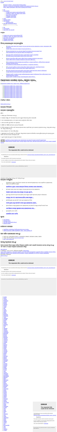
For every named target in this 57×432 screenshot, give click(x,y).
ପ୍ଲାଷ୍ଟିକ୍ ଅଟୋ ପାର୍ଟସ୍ (11, 17)
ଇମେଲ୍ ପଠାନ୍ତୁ (4, 255)
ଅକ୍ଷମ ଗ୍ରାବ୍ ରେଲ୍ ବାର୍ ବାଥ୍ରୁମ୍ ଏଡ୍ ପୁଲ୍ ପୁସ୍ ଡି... (19, 192)
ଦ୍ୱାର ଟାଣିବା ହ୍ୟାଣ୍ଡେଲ (6, 251)
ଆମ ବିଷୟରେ (6, 21)
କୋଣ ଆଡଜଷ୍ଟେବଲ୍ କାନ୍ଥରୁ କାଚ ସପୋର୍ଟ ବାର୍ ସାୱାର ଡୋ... (19, 52)
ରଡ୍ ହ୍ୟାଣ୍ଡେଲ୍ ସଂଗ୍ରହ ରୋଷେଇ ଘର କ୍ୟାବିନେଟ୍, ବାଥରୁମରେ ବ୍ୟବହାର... (22, 64)
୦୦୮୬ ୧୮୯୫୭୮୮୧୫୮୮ (8, 1)
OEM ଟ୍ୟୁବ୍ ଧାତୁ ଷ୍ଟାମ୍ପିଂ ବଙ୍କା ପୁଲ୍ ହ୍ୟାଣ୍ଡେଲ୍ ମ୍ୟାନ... (21, 202)
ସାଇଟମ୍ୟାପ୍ (26, 250)
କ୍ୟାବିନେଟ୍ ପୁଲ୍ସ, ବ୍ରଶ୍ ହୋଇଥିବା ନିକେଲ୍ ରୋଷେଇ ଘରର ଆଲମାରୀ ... (24, 186)
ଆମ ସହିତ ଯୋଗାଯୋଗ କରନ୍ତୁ (10, 23)
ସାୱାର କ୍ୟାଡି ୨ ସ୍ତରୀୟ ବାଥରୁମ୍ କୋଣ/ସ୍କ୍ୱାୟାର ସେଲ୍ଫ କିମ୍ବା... (21, 76)
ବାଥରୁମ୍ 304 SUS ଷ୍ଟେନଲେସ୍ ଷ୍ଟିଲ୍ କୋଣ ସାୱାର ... (20, 197)
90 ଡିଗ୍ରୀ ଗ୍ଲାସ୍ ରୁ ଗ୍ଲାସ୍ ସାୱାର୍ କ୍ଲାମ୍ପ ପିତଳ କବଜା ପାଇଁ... (19, 56)
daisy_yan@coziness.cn (8, 239)
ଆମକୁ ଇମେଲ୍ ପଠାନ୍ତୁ (5, 104)
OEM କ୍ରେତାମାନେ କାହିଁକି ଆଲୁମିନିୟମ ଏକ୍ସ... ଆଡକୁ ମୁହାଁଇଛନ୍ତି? (17, 230)
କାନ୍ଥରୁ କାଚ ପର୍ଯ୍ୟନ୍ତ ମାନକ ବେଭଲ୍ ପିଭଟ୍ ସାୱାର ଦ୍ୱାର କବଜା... (20, 68)
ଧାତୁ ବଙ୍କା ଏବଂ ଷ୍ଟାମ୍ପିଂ (11, 14)
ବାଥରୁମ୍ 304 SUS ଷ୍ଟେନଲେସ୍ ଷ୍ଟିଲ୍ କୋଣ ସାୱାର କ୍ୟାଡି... (19, 71)
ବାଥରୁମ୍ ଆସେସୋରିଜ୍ (44, 253)
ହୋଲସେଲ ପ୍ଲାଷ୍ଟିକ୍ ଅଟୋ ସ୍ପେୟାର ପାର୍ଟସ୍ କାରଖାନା (12, 253)
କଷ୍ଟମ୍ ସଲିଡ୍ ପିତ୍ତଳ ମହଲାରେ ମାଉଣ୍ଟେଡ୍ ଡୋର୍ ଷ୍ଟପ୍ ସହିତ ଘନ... (21, 59)
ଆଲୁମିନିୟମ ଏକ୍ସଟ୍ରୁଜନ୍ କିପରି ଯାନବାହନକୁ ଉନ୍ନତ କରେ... (16, 229)
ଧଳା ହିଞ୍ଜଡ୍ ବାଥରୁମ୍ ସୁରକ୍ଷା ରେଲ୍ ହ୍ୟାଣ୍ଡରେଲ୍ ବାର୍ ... (20, 208)
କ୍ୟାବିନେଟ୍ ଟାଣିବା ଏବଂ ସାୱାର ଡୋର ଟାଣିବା (15, 13)
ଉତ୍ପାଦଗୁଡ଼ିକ (6, 11)
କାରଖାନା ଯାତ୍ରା (9, 22)
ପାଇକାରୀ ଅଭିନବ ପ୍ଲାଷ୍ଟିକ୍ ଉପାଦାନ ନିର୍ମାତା (45, 251)
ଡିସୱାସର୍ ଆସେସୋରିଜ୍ (11, 16)
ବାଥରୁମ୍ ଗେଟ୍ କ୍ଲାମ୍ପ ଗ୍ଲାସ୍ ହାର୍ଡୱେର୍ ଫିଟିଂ (15, 12)
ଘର (4, 9)
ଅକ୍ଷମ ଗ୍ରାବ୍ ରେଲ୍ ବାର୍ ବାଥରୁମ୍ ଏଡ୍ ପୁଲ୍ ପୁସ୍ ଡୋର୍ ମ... (18, 48)
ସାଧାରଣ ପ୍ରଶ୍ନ (7, 19)
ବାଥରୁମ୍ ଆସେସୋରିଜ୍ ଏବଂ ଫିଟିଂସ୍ (32, 253)
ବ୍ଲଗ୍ (4, 18)
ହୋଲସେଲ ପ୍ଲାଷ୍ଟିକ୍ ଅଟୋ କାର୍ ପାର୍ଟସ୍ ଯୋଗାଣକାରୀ (23, 251)
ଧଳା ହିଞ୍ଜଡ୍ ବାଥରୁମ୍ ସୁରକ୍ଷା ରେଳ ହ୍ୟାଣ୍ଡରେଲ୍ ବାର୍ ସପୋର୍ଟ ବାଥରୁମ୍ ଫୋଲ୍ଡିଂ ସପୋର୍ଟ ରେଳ (25, 140)
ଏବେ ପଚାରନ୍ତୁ (4, 249)
